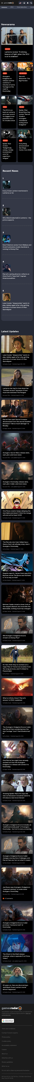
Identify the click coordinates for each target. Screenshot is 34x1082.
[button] (31, 3)
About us (5, 1054)
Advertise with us (7, 1058)
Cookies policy (6, 1041)
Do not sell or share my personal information (15, 1070)
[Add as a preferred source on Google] (8, 1021)
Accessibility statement (9, 1045)
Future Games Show (22, 7)
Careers (4, 1049)
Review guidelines (7, 1062)
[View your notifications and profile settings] (27, 3)
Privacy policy (6, 1037)
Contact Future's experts (10, 1033)
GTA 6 (11, 7)
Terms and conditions (8, 1028)
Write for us (5, 1066)
